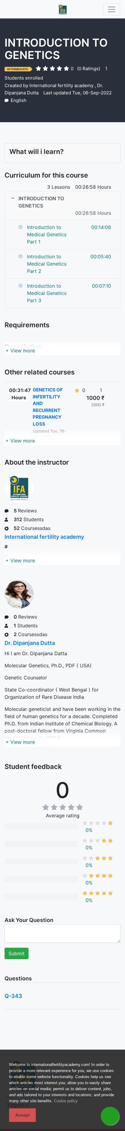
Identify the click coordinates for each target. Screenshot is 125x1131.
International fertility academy (61, 85)
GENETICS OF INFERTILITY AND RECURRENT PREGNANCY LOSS (48, 407)
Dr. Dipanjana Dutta (30, 643)
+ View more (20, 351)
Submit (16, 953)
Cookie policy (66, 1101)
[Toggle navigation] (111, 9)
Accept (22, 1115)
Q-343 (13, 996)
